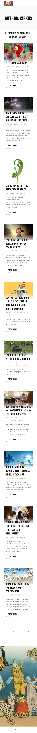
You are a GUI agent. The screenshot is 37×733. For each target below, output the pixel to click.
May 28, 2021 (10, 595)
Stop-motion (12, 33)
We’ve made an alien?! (17, 62)
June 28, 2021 (10, 478)
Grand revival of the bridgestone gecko (17, 187)
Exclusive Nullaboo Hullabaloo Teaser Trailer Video (16, 243)
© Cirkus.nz (18, 730)
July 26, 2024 (10, 66)
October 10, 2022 (11, 251)
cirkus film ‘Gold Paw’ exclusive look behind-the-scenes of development (18, 528)
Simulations (23, 37)
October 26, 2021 (11, 362)
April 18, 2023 (10, 193)
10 (23, 632)
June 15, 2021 (10, 537)
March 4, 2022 (10, 312)
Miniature (15, 37)
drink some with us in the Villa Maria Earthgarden (17, 587)
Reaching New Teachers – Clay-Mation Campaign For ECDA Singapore (18, 410)
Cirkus (27, 66)
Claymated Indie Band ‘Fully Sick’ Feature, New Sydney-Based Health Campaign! (17, 303)
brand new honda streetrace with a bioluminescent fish (17, 116)
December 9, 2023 (11, 124)
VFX (18, 33)
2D (10, 37)
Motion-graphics (25, 33)
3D (6, 33)
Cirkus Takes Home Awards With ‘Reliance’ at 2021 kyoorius (18, 470)
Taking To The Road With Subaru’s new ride (18, 357)
